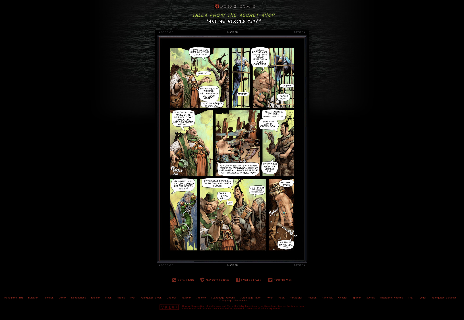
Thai (410, 297)
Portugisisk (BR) (13, 297)
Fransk (121, 297)
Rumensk (327, 297)
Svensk (370, 297)
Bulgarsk (33, 297)
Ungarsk (171, 297)
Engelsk (95, 297)
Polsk (281, 297)
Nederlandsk (78, 297)
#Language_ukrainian (444, 297)
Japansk (201, 297)
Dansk (62, 297)
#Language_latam (250, 297)
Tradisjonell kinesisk (391, 297)
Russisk (312, 297)
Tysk (132, 297)
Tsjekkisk (48, 297)
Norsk (269, 297)
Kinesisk (342, 297)
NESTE (298, 32)
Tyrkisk (422, 297)
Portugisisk (296, 297)
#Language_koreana (223, 297)
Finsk (108, 297)
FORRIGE (167, 32)
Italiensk (186, 297)
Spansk (357, 297)
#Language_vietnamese (233, 300)
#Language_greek (150, 297)
